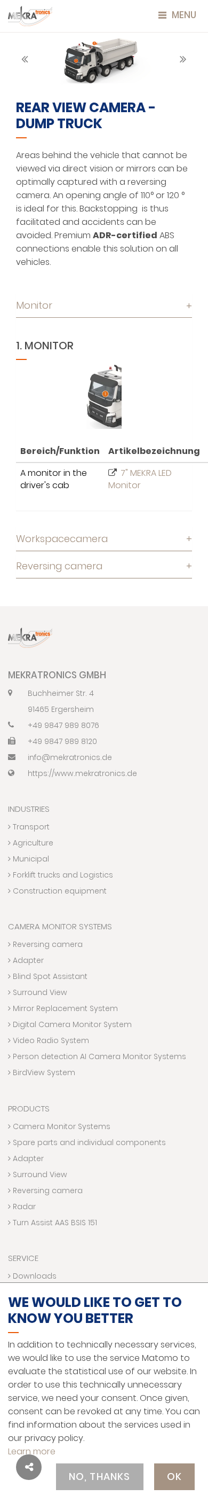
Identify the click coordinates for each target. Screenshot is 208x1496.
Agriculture (32, 842)
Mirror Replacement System (64, 1008)
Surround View (39, 992)
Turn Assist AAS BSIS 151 (54, 1222)
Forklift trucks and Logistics (62, 875)
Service (23, 1258)
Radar (23, 1206)
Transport (30, 826)
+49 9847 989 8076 (63, 725)
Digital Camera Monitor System (71, 1024)
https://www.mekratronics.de (82, 773)
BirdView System (43, 1072)
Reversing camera (104, 566)
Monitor (104, 305)
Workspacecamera (104, 538)
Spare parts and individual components (88, 1142)
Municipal (30, 858)
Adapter (27, 960)
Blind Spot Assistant (49, 976)
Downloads (34, 1276)
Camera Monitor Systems (60, 926)
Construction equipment (59, 891)
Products (29, 1108)
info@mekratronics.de (70, 757)
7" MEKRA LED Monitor (140, 479)
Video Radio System (50, 1040)
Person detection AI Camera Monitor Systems (98, 1056)
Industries (29, 808)
